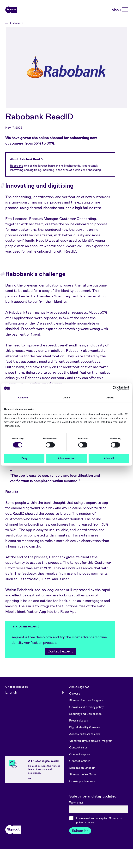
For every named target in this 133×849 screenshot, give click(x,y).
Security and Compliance (85, 713)
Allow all (109, 458)
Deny (24, 458)
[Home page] (11, 9)
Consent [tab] (23, 397)
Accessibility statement (84, 733)
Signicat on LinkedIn (82, 767)
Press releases (78, 720)
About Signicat (79, 686)
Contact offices (79, 760)
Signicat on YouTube (82, 774)
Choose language (16, 686)
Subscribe (80, 830)
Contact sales (78, 747)
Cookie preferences (82, 781)
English (11, 692)
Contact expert (60, 651)
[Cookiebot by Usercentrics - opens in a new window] (115, 388)
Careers (74, 693)
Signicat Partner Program (86, 700)
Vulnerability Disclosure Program (90, 740)
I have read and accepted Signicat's (99, 820)
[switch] (50, 444)
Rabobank (16, 165)
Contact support (80, 754)
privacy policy (85, 822)
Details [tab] (67, 397)
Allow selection (66, 458)
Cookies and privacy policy (86, 707)
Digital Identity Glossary (85, 727)
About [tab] (110, 397)
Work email (76, 802)
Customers (14, 23)
